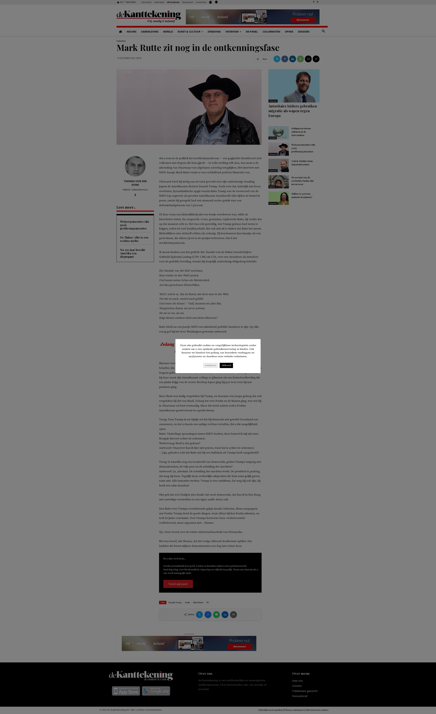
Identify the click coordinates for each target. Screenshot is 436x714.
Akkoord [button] (226, 365)
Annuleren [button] (210, 365)
